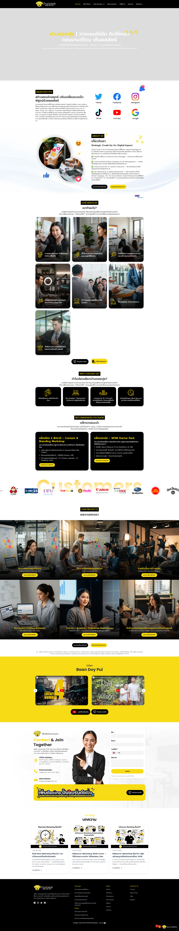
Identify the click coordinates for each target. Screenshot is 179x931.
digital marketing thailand (97, 652)
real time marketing (56, 654)
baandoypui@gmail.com (48, 781)
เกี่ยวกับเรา (87, 4)
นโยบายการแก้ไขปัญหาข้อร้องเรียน (84, 918)
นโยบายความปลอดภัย (81, 912)
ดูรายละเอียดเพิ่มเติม (99, 187)
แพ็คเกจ (122, 4)
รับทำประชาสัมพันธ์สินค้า (118, 654)
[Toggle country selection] (114, 753)
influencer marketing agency (71, 652)
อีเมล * (113, 741)
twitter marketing (106, 654)
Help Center (134, 893)
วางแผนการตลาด (85, 652)
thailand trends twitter (112, 652)
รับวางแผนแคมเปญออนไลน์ (82, 893)
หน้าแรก (77, 4)
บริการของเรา (110, 896)
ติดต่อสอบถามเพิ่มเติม (47, 465)
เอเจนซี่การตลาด (66, 654)
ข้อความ (114, 757)
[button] (99, 4)
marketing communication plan (80, 654)
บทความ (130, 4)
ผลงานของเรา (112, 4)
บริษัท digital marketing (136, 652)
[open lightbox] (61, 690)
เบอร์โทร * (114, 749)
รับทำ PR (126, 654)
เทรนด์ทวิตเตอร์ (58, 652)
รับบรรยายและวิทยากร (81, 900)
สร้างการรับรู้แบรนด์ (95, 654)
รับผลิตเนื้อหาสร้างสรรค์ (81, 896)
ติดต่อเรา (139, 4)
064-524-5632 (53, 772)
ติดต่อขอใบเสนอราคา (118, 187)
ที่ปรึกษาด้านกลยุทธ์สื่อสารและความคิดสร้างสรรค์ (85, 904)
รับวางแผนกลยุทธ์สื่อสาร (81, 889)
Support (132, 900)
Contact (132, 889)
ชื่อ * (112, 732)
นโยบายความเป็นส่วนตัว (81, 915)
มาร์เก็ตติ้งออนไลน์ (124, 652)
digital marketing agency (46, 652)
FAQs (131, 896)
